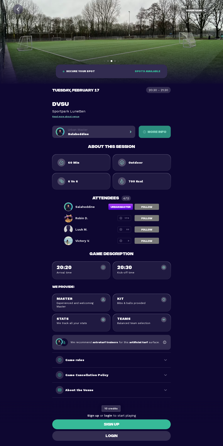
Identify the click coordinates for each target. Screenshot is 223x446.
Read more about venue (65, 116)
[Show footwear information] (164, 342)
